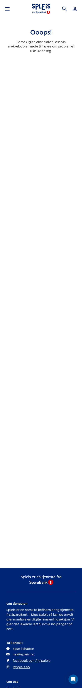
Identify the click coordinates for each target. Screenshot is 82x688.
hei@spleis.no (23, 654)
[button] (73, 679)
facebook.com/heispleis (31, 661)
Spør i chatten (23, 649)
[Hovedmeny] (7, 9)
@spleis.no (21, 667)
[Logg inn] (75, 9)
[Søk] (64, 9)
